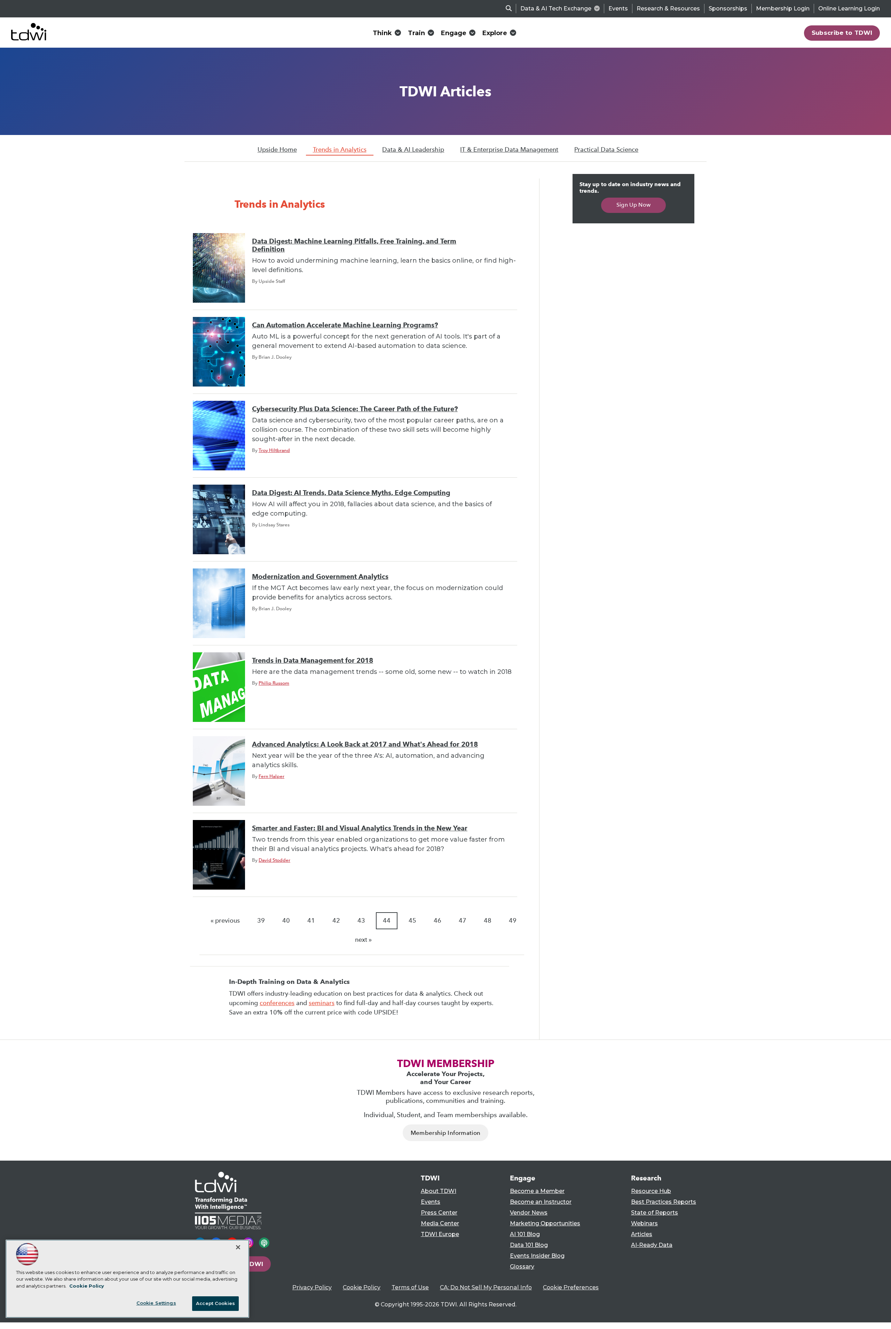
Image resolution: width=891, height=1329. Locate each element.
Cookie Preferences (571, 1287)
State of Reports (654, 1212)
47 (462, 920)
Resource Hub (651, 1191)
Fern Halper (271, 776)
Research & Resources (668, 8)
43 (361, 920)
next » (363, 940)
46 (437, 920)
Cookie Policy (361, 1287)
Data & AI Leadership (413, 149)
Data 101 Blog (529, 1245)
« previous (225, 920)
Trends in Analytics (339, 149)
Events (618, 8)
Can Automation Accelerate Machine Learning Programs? (345, 325)
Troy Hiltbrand (274, 450)
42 (336, 920)
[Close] (238, 1247)
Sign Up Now (633, 204)
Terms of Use (410, 1287)
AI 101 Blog (525, 1234)
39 (261, 920)
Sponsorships (728, 8)
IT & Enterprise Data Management (509, 149)
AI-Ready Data (651, 1245)
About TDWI (438, 1191)
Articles (641, 1234)
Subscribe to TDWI (842, 32)
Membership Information (445, 1133)
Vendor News (528, 1212)
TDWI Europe (440, 1234)
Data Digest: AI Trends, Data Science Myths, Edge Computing (351, 493)
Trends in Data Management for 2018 (312, 660)
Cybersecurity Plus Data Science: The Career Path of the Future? (355, 409)
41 (311, 920)
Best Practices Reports (663, 1202)
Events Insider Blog (537, 1255)
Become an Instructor (540, 1202)
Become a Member (537, 1191)
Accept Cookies (215, 1303)
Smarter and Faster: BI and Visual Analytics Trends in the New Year (359, 828)
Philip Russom (274, 683)
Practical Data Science (606, 149)
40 (286, 920)
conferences (277, 1003)
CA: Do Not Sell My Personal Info (486, 1287)
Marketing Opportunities (545, 1223)
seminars (321, 1003)
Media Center (440, 1223)
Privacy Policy (312, 1287)
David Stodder (274, 860)
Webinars (644, 1223)
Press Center (439, 1212)
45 (412, 920)
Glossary (522, 1266)
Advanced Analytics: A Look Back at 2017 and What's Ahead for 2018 (365, 744)
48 (487, 920)
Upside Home (277, 149)
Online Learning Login (849, 8)
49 (513, 920)
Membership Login (783, 8)
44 (387, 920)
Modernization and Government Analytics (320, 577)
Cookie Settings (156, 1303)
